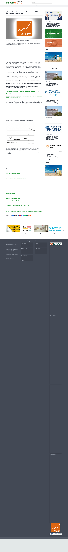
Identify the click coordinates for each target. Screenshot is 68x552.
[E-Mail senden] (11, 215)
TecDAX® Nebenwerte (24, 246)
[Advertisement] (24, 52)
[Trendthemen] (53, 43)
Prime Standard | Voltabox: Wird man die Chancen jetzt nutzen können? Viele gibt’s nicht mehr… (40, 234)
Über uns (37, 243)
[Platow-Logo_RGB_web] (56, 527)
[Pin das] (20, 215)
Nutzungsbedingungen (38, 246)
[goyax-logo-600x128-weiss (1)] (56, 243)
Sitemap (37, 253)
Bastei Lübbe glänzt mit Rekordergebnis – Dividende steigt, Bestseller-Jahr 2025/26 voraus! (27, 234)
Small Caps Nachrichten (24, 255)
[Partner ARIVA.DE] (56, 418)
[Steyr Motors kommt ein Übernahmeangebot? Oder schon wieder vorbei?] (53, 111)
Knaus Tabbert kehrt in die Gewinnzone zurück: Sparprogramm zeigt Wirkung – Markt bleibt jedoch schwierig (53, 102)
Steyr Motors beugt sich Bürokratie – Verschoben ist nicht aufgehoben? (52, 84)
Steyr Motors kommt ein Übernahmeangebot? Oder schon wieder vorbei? (52, 120)
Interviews (22, 258)
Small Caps (22, 253)
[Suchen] (51, 2)
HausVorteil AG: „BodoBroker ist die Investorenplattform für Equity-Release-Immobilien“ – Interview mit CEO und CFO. (53, 25)
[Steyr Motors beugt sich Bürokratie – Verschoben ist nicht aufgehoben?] (53, 75)
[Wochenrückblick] (53, 33)
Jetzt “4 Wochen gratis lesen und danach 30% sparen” (23, 93)
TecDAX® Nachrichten (24, 248)
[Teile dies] (13, 215)
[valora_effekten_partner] (56, 534)
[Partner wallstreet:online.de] (56, 349)
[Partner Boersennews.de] (56, 488)
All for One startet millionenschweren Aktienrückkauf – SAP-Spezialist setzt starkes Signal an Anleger (53, 157)
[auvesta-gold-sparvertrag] (53, 57)
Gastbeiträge (22, 260)
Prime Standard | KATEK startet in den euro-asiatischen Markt (54, 233)
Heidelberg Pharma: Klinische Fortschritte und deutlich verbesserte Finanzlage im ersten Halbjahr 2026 (52, 138)
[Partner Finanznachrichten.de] (56, 280)
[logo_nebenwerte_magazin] (14, 2)
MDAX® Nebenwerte (23, 243)
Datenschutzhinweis (38, 248)
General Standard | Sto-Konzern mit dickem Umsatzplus (13, 233)
